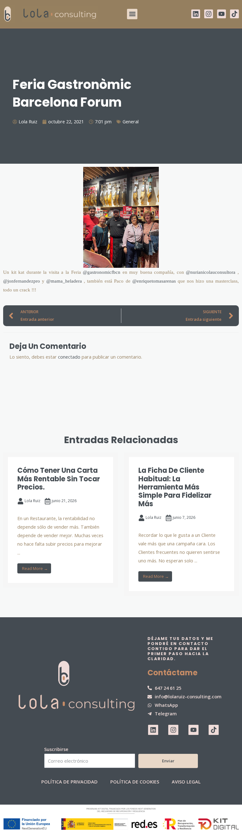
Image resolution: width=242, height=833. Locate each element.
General (131, 121)
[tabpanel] (60, 520)
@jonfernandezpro (21, 281)
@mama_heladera (64, 281)
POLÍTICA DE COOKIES (134, 781)
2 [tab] (115, 610)
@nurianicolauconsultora (210, 272)
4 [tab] (127, 610)
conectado (69, 357)
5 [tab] (133, 610)
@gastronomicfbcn (101, 272)
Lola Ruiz (32, 500)
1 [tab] (108, 610)
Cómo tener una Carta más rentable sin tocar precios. (58, 479)
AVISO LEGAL (186, 781)
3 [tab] (121, 610)
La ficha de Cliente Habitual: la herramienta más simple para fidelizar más (174, 487)
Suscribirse (56, 749)
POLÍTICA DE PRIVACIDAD (69, 781)
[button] (132, 14)
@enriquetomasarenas (154, 281)
